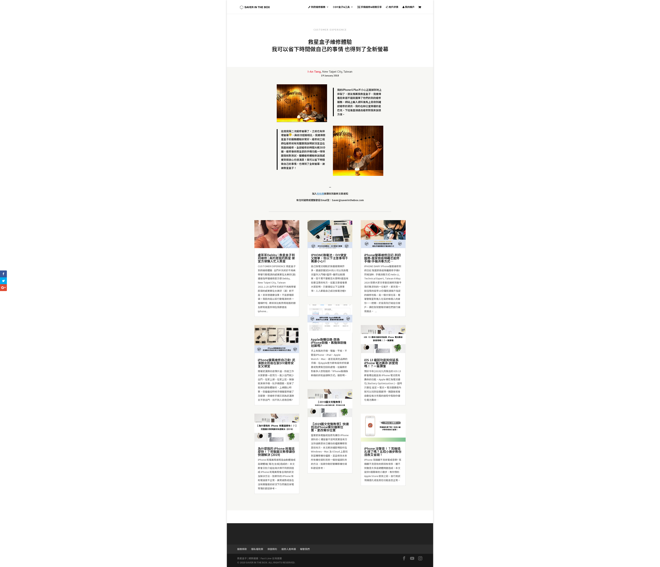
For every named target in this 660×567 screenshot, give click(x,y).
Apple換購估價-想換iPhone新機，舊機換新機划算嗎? (328, 342)
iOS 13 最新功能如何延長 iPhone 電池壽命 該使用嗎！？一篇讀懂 (381, 363)
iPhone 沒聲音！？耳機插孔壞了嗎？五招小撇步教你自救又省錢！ (382, 451)
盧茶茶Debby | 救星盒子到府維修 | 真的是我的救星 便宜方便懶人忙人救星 (276, 258)
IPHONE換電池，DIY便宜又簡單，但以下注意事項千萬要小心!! (329, 258)
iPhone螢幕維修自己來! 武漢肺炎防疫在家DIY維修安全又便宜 (276, 363)
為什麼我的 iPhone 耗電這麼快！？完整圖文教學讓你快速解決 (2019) (276, 451)
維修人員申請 (288, 549)
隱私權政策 (257, 549)
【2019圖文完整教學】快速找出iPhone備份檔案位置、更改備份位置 (330, 427)
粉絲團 (320, 193)
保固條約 (272, 549)
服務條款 (242, 549)
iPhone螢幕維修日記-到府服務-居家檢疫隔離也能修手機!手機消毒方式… (382, 258)
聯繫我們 (305, 549)
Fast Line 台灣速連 (271, 558)
